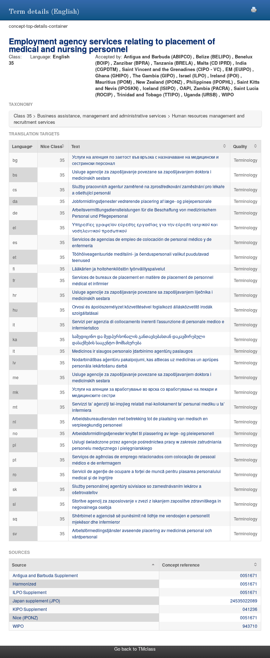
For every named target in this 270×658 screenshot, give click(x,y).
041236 (250, 609)
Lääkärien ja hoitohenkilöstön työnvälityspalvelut (118, 268)
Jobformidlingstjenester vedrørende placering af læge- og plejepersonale (142, 201)
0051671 (248, 575)
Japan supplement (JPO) (36, 600)
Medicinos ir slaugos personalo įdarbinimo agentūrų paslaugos (132, 351)
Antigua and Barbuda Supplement (45, 575)
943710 (250, 626)
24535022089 (243, 600)
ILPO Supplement (29, 592)
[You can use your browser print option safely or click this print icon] (254, 8)
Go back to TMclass (135, 648)
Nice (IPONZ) (25, 617)
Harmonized (24, 584)
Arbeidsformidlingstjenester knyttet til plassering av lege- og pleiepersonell (143, 433)
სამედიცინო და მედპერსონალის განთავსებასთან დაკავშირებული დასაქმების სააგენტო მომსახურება (138, 339)
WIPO (18, 626)
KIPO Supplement (30, 609)
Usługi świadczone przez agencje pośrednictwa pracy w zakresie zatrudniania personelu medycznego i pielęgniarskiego (146, 445)
